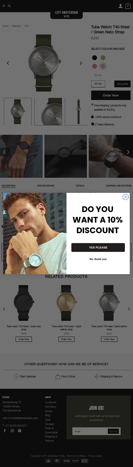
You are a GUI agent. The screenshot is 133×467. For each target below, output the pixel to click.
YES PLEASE (98, 247)
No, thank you (98, 259)
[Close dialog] (125, 197)
